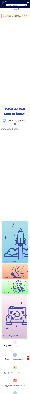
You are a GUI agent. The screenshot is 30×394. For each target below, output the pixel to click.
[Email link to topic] (15, 9)
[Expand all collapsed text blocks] (22, 9)
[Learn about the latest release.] (15, 271)
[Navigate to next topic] (27, 9)
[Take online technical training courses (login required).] (15, 287)
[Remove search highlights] (20, 9)
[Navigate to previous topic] (25, 9)
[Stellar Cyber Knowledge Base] (5, 2)
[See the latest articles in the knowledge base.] (15, 316)
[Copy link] (17, 9)
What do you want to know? (15, 111)
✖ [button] (26, 16)
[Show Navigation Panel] (28, 2)
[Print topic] (18, 9)
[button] (25, 5)
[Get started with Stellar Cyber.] (15, 242)
